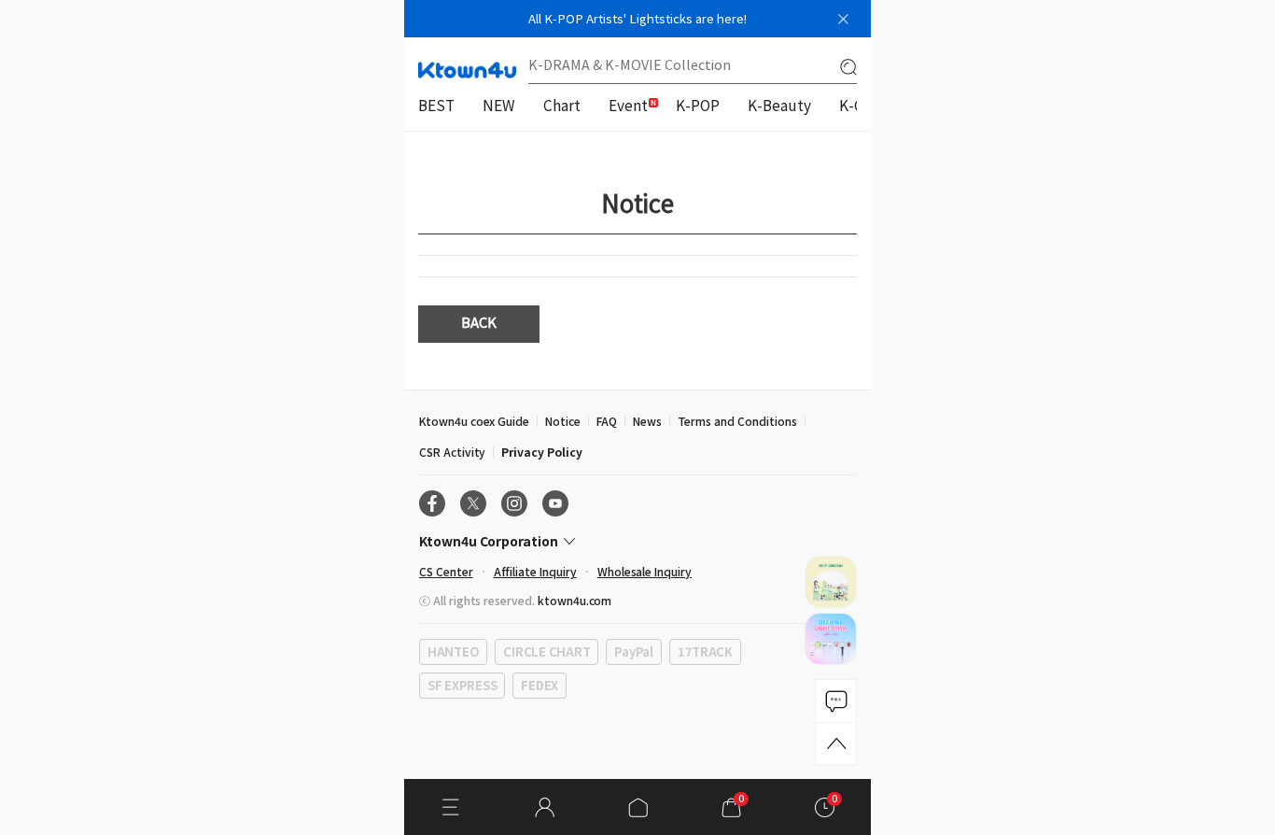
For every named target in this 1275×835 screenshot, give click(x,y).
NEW (499, 107)
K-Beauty (779, 107)
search (848, 67)
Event (628, 107)
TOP (836, 743)
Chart (562, 107)
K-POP (698, 107)
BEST (436, 107)
